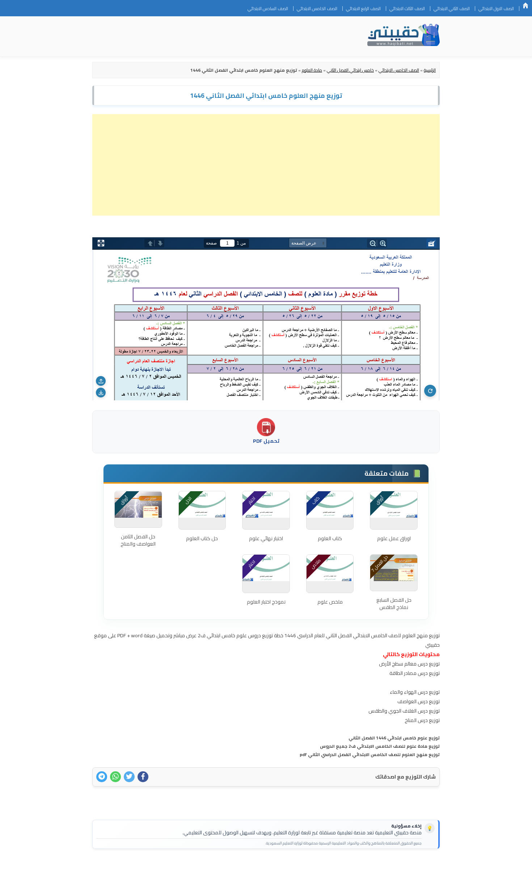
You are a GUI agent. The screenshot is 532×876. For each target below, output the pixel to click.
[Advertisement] (266, 165)
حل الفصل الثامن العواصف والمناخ (138, 540)
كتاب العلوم (330, 538)
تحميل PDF (266, 441)
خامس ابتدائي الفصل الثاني (350, 70)
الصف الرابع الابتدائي (363, 8)
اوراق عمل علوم (394, 538)
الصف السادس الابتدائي (268, 8)
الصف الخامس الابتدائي (317, 8)
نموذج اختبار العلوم (266, 601)
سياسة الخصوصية (394, 866)
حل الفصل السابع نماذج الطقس (393, 603)
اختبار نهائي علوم (266, 538)
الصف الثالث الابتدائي (407, 8)
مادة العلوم (312, 70)
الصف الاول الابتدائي (496, 8)
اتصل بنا (428, 866)
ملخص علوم (330, 601)
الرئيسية (525, 5)
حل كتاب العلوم (202, 538)
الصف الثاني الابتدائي (452, 8)
